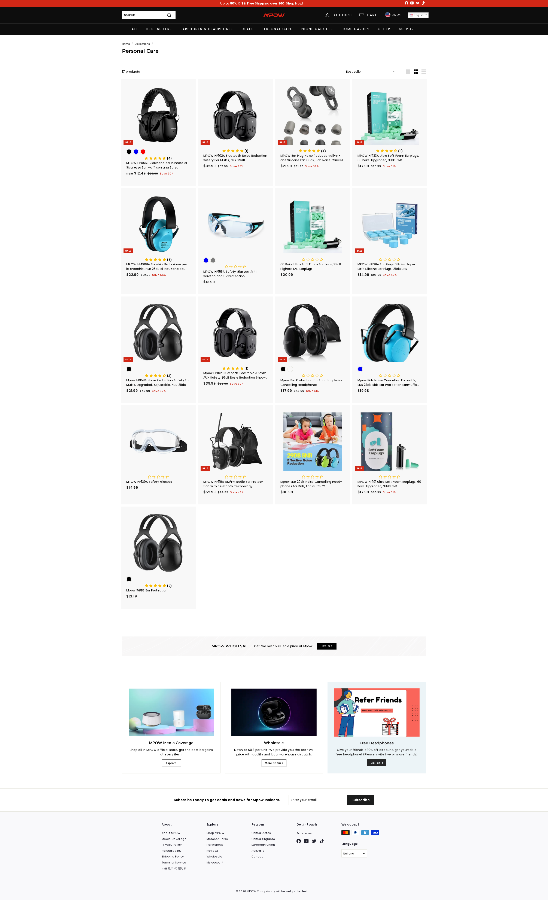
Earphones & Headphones (207, 29)
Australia (258, 851)
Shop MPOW (215, 833)
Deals (247, 29)
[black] (158, 369)
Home (126, 44)
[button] (158, 158)
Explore (171, 763)
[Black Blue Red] (158, 152)
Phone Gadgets (317, 29)
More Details (274, 763)
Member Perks (217, 839)
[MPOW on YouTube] (306, 841)
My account (215, 862)
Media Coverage (174, 839)
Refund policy (172, 851)
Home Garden (355, 29)
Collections (142, 44)
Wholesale (214, 856)
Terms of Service (174, 862)
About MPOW (171, 833)
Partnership (215, 845)
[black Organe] (312, 369)
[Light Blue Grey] (235, 261)
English (418, 15)
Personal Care (277, 29)
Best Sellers (159, 29)
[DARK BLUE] (389, 369)
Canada (258, 856)
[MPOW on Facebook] (298, 841)
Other (384, 29)
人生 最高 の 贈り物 (174, 868)
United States (261, 833)
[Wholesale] (274, 713)
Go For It (377, 763)
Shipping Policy (173, 856)
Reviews (213, 851)
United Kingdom (263, 839)
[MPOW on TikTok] (322, 841)
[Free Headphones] (377, 712)
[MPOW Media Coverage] (171, 713)
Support (408, 29)
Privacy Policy (172, 845)
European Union (263, 845)
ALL (135, 29)
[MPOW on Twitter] (314, 841)
